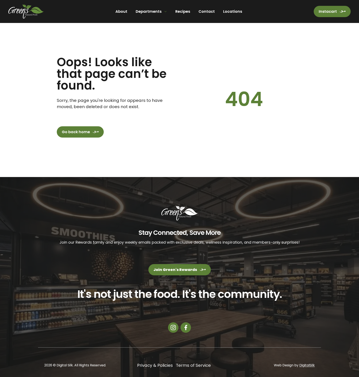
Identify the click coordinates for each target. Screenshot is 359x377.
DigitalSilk (307, 365)
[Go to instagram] (173, 327)
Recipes (182, 11)
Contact (206, 11)
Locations (232, 11)
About (121, 11)
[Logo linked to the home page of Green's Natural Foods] (26, 11)
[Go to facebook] (186, 327)
